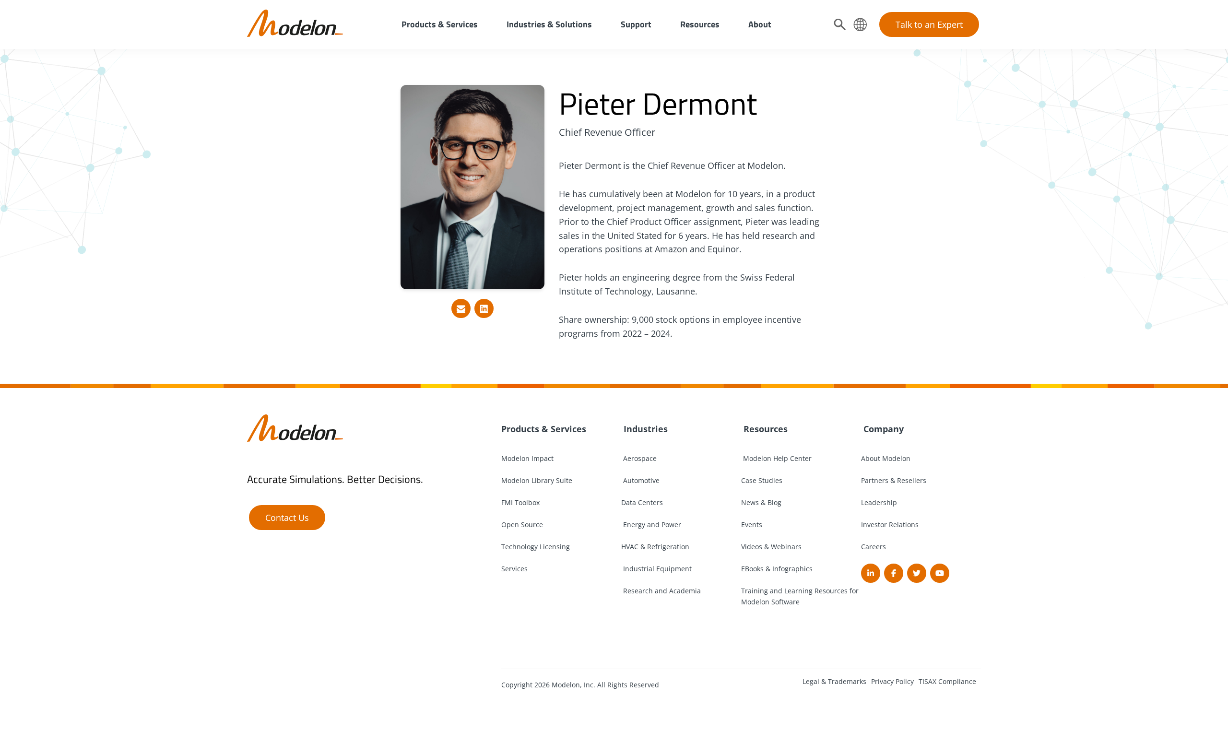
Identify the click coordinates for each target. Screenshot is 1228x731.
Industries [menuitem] (644, 429)
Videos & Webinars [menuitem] (771, 546)
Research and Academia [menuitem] (661, 590)
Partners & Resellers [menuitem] (893, 480)
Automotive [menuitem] (640, 480)
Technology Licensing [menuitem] (535, 546)
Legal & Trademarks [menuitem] (834, 681)
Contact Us (287, 517)
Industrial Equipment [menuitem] (656, 568)
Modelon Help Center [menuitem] (776, 458)
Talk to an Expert (929, 24)
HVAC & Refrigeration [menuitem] (655, 546)
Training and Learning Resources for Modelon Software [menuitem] (800, 596)
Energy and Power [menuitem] (651, 524)
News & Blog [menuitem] (761, 502)
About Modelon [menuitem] (885, 458)
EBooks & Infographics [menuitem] (777, 568)
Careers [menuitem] (873, 546)
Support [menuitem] (636, 24)
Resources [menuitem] (700, 24)
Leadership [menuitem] (879, 502)
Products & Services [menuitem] (439, 24)
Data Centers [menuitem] (642, 502)
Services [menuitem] (514, 568)
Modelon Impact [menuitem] (527, 458)
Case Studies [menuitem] (761, 480)
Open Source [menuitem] (522, 524)
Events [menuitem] (751, 524)
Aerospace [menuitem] (639, 458)
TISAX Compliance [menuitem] (947, 681)
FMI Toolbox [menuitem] (520, 502)
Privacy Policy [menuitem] (892, 681)
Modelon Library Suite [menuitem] (536, 480)
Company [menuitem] (882, 429)
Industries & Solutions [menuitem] (549, 24)
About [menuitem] (759, 24)
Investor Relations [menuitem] (890, 524)
